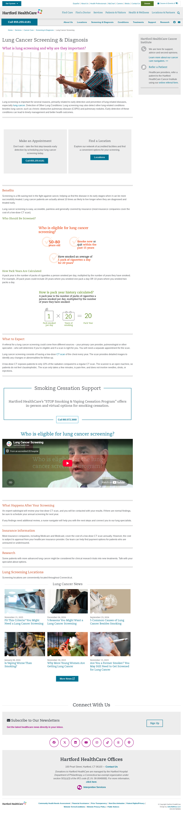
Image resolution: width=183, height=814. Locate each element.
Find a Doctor (83, 13)
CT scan (60, 354)
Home (10, 30)
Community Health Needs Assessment (54, 803)
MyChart (111, 4)
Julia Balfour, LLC (174, 807)
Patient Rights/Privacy (135, 803)
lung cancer (19, 105)
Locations (82, 22)
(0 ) (176, 3)
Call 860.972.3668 (67, 419)
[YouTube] (179, 22)
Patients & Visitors (116, 13)
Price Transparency (99, 803)
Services (98, 13)
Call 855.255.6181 (19, 21)
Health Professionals (98, 4)
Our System (11, 4)
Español (76, 4)
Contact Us (136, 4)
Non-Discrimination (117, 803)
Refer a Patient (158, 67)
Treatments (138, 22)
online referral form (168, 82)
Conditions (123, 22)
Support (152, 22)
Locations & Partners (163, 13)
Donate (147, 4)
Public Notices (113, 807)
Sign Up (154, 723)
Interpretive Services (94, 787)
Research (164, 22)
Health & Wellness (139, 13)
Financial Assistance (80, 803)
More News (66, 679)
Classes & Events (166, 3)
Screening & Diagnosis (102, 22)
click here (91, 782)
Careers (120, 4)
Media (127, 4)
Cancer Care (29, 30)
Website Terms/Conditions (74, 807)
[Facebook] (174, 22)
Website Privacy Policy (96, 807)
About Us (84, 4)
